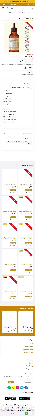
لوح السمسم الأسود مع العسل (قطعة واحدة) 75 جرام (9, 238)
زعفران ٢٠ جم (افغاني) (27, 327)
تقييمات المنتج (27, 134)
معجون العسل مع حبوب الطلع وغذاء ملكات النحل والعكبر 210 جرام (9, 211)
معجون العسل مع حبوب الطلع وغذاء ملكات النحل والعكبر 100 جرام (9, 264)
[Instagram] (17, 387)
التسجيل (20, 142)
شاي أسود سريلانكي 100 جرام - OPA (25, 184)
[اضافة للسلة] (31, 331)
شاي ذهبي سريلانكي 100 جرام (25, 291)
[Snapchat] (13, 387)
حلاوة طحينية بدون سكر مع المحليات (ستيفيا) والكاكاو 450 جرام (25, 211)
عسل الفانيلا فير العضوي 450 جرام (9, 327)
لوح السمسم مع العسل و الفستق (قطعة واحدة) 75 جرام (25, 264)
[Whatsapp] (9, 387)
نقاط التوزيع (30, 72)
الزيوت (28, 13)
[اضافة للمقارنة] (26, 192)
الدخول (26, 142)
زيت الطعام (22, 13)
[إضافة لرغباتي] (29, 192)
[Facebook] (26, 387)
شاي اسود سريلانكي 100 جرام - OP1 (9, 184)
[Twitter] (22, 387)
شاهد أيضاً (30, 308)
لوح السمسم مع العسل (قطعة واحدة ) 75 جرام (25, 238)
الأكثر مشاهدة (23, 308)
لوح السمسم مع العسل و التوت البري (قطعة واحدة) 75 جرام (9, 291)
